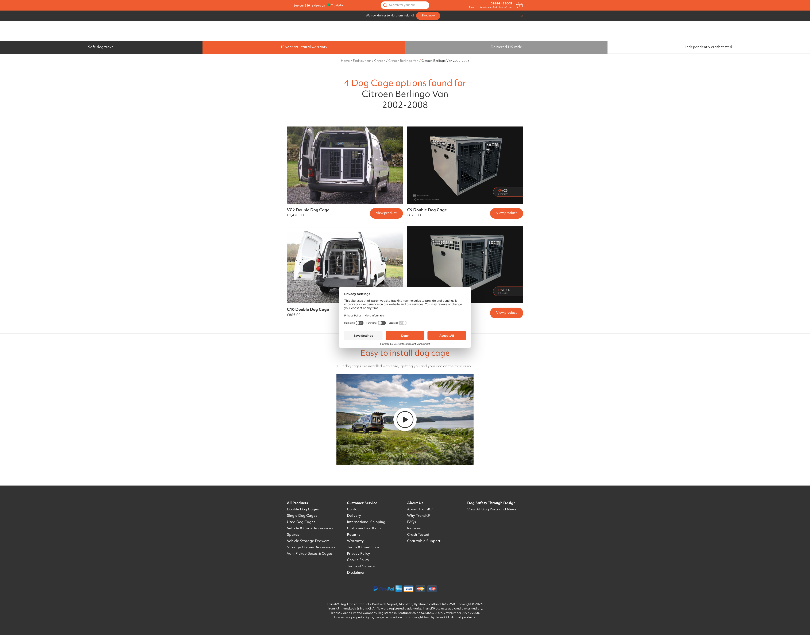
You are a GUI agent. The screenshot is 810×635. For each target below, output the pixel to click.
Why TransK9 (418, 516)
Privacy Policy (358, 554)
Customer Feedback (364, 528)
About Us (415, 503)
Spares (293, 535)
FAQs (411, 522)
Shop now (428, 15)
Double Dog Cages (303, 509)
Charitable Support (423, 541)
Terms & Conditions (363, 547)
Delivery (354, 516)
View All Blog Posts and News (491, 509)
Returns (353, 535)
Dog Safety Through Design (491, 503)
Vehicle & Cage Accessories (310, 528)
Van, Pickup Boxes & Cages (309, 554)
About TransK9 (420, 509)
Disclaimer (356, 572)
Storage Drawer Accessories (311, 547)
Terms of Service (361, 566)
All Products (297, 503)
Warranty (355, 541)
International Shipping (366, 522)
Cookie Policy (358, 560)
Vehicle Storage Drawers (308, 541)
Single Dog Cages (302, 516)
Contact (354, 509)
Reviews (414, 528)
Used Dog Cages (301, 522)
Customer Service (362, 503)
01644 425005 (501, 3)
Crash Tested (418, 535)
